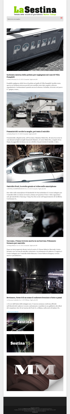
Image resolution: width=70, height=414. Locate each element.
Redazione (35, 412)
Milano (27, 300)
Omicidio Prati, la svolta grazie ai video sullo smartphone (31, 186)
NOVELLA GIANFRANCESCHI (16, 188)
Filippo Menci (12, 245)
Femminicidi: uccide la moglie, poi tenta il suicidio (28, 131)
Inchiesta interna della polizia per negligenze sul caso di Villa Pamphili (33, 75)
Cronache (26, 79)
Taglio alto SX (42, 188)
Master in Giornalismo (29, 408)
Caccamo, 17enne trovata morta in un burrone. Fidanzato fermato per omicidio (31, 242)
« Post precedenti (12, 312)
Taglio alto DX (33, 79)
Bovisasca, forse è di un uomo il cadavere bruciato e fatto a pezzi (34, 297)
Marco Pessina (12, 79)
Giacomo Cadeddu (13, 300)
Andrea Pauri (11, 134)
